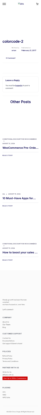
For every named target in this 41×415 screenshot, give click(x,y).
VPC (4, 392)
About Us (6, 322)
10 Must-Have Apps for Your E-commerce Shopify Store (20, 198)
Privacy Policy (7, 359)
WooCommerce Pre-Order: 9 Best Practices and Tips (20, 148)
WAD (4, 395)
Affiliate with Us (8, 375)
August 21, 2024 (9, 143)
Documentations (8, 341)
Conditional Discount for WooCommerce (20, 139)
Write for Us (7, 372)
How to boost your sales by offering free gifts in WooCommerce (20, 252)
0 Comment (10, 58)
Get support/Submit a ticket (12, 343)
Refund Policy (7, 356)
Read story (8, 155)
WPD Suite (6, 397)
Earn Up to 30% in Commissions (15, 378)
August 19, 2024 (14, 194)
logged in (18, 85)
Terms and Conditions (10, 361)
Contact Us (7, 338)
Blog (4, 327)
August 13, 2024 (9, 248)
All (4, 194)
